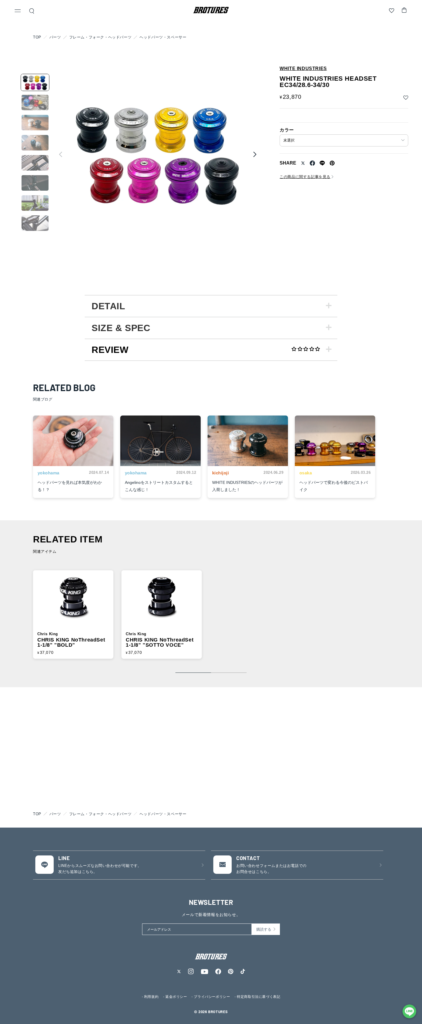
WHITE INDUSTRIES (303, 68)
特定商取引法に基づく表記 (258, 997)
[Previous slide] (60, 154)
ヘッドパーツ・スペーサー (163, 37)
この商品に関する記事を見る (305, 177)
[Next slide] (254, 154)
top (37, 37)
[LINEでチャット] (409, 1011)
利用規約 (151, 997)
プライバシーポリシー (212, 997)
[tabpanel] (211, 306)
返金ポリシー (176, 997)
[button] (17, 11)
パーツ (55, 37)
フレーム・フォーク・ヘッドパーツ (100, 37)
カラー (287, 129)
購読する (263, 929)
